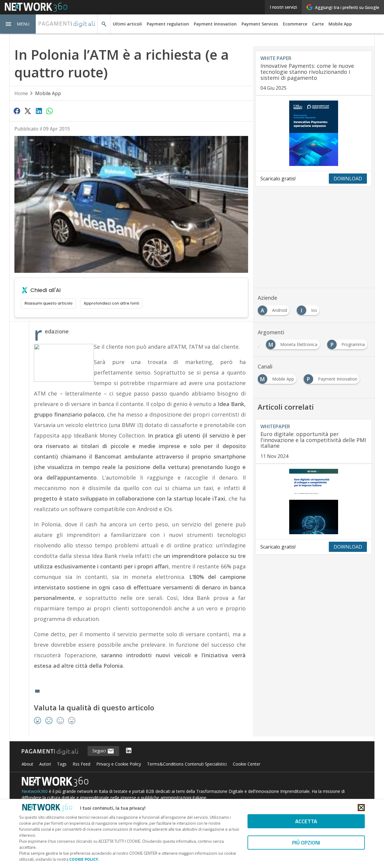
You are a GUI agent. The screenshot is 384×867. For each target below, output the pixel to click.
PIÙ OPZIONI (306, 842)
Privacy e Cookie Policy (118, 764)
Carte (318, 24)
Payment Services (260, 24)
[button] (18, 24)
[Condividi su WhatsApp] (49, 110)
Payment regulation (168, 24)
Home (21, 93)
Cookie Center (246, 764)
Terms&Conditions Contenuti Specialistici (187, 764)
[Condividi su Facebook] (17, 110)
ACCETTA (306, 821)
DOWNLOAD (348, 178)
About (27, 764)
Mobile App (340, 24)
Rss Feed (81, 764)
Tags (62, 764)
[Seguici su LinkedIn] (128, 751)
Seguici (99, 751)
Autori (45, 764)
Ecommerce (295, 24)
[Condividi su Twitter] (27, 110)
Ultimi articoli (127, 24)
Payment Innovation (215, 24)
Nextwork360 (35, 791)
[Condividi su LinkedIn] (39, 110)
